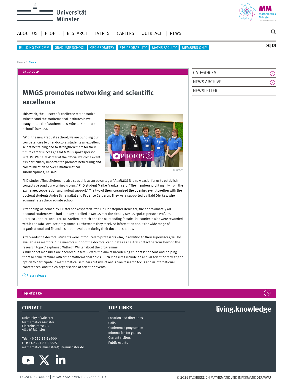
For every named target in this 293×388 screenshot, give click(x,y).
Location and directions (125, 318)
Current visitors (119, 338)
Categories (204, 73)
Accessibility (95, 377)
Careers (125, 33)
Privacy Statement (67, 377)
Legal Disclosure (34, 377)
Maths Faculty (164, 48)
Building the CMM (34, 48)
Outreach (152, 33)
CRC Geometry (102, 48)
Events (102, 33)
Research (77, 33)
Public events (118, 343)
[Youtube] (28, 361)
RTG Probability (133, 48)
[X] (45, 361)
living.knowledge (243, 309)
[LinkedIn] (60, 361)
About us (27, 33)
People (52, 33)
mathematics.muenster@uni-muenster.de (53, 347)
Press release (36, 276)
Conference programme (125, 328)
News (176, 33)
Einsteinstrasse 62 (35, 326)
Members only (194, 48)
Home (21, 62)
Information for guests (124, 333)
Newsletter (205, 91)
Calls (112, 323)
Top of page (32, 293)
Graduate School (70, 48)
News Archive (207, 82)
